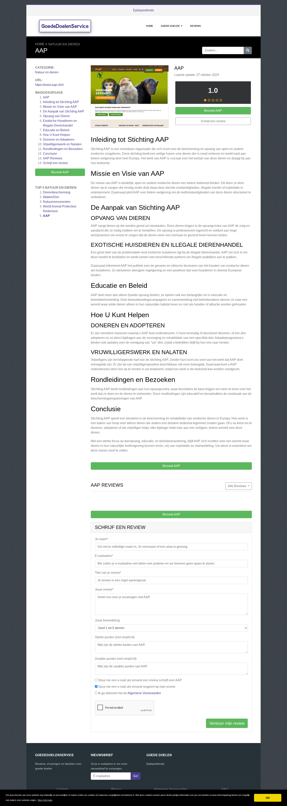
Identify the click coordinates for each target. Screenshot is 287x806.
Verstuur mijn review (226, 723)
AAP (46, 97)
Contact (62, 789)
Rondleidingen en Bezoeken (63, 149)
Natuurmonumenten (56, 201)
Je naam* (101, 539)
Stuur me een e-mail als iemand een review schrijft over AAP (140, 680)
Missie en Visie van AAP (60, 106)
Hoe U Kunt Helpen (56, 134)
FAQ (225, 789)
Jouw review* (104, 589)
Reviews (195, 26)
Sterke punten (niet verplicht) (115, 637)
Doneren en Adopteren (58, 139)
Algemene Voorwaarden (144, 693)
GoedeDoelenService (65, 26)
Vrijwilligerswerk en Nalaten (62, 144)
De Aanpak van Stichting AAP (63, 111)
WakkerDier (51, 197)
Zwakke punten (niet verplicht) (115, 658)
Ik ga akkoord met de (129, 693)
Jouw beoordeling (107, 620)
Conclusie (50, 153)
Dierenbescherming (56, 192)
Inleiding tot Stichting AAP (61, 102)
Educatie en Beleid (56, 130)
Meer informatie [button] (45, 800)
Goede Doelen (170, 26)
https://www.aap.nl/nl (49, 84)
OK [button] (268, 797)
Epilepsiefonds (143, 10)
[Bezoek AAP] (129, 97)
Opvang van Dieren (56, 116)
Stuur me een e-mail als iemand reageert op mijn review (136, 686)
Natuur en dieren (64, 44)
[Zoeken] (248, 50)
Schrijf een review (55, 163)
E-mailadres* (104, 555)
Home (149, 26)
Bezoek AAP (60, 172)
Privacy (116, 789)
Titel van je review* (108, 572)
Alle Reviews (237, 486)
